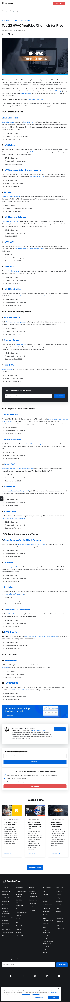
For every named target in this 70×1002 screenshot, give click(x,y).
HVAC (3, 20)
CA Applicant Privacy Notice (47, 937)
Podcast (45, 898)
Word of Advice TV (12, 318)
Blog (44, 891)
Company (59, 891)
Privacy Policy (53, 992)
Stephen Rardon (11, 340)
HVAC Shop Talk (11, 632)
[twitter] (3, 34)
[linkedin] (9, 34)
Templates (46, 924)
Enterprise (32, 907)
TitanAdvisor (6, 936)
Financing (5, 920)
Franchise (32, 910)
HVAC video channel (12, 271)
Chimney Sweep (21, 909)
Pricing (45, 952)
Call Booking (6, 898)
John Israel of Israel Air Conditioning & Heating (18, 469)
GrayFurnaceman (12, 440)
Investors (59, 915)
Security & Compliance (46, 948)
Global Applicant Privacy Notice (48, 942)
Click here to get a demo (36, 99)
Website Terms (26, 994)
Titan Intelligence (7, 933)
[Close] (58, 988)
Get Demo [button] (59, 3)
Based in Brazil (7, 369)
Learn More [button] (60, 729)
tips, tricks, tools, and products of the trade (29, 249)
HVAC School (10, 145)
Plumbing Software (19, 896)
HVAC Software (21, 891)
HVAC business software (39, 730)
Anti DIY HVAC (10, 512)
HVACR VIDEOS (11, 683)
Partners (58, 905)
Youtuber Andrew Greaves (11, 197)
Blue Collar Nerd (10, 118)
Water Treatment (21, 912)
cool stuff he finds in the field (19, 690)
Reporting (5, 905)
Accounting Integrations (6, 913)
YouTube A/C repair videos (14, 614)
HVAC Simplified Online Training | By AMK (22, 170)
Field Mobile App (7, 917)
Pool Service (19, 919)
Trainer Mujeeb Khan (37, 177)
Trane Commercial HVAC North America (22, 540)
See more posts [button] (35, 868)
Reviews (58, 912)
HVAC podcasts (25, 93)
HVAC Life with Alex (12, 289)
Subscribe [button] (59, 396)
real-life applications (35, 152)
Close (53, 997)
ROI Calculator (47, 905)
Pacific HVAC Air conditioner (17, 610)
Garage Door (20, 905)
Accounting (5, 908)
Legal (44, 927)
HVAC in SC (9, 242)
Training (45, 901)
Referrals (59, 901)
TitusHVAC (9, 563)
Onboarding (59, 918)
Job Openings (60, 898)
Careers (58, 895)
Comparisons (47, 912)
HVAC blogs (57, 91)
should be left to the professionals (14, 518)
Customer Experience (5, 925)
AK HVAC (8, 192)
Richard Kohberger (8, 122)
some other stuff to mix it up (14, 594)
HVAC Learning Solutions (15, 217)
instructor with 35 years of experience (33, 444)
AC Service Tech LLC (13, 415)
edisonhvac (9, 487)
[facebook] (6, 34)
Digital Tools (46, 908)
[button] (3, 34)
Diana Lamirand (7, 30)
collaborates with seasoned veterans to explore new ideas (38, 296)
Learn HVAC (9, 267)
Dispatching (6, 891)
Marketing (5, 901)
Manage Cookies (39, 997)
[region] (31, 994)
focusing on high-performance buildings (31, 544)
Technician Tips (24, 20)
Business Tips (11, 20)
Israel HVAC (9, 464)
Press (57, 908)
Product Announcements (48, 919)
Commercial (33, 900)
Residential (32, 903)
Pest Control (20, 926)
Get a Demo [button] (35, 786)
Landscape (19, 916)
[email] (13, 34)
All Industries (20, 936)
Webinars (45, 895)
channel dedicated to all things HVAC (16, 491)
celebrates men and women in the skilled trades (41, 636)
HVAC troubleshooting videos (15, 322)
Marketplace (60, 922)
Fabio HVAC (9, 365)
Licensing (45, 915)
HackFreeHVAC (11, 661)
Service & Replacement (33, 892)
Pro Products (6, 929)
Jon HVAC (8, 587)
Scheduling (5, 895)
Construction (33, 897)
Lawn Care (19, 929)
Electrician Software (19, 901)
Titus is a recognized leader (11, 567)
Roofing (18, 933)
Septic (18, 922)
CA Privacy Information (46, 932)
